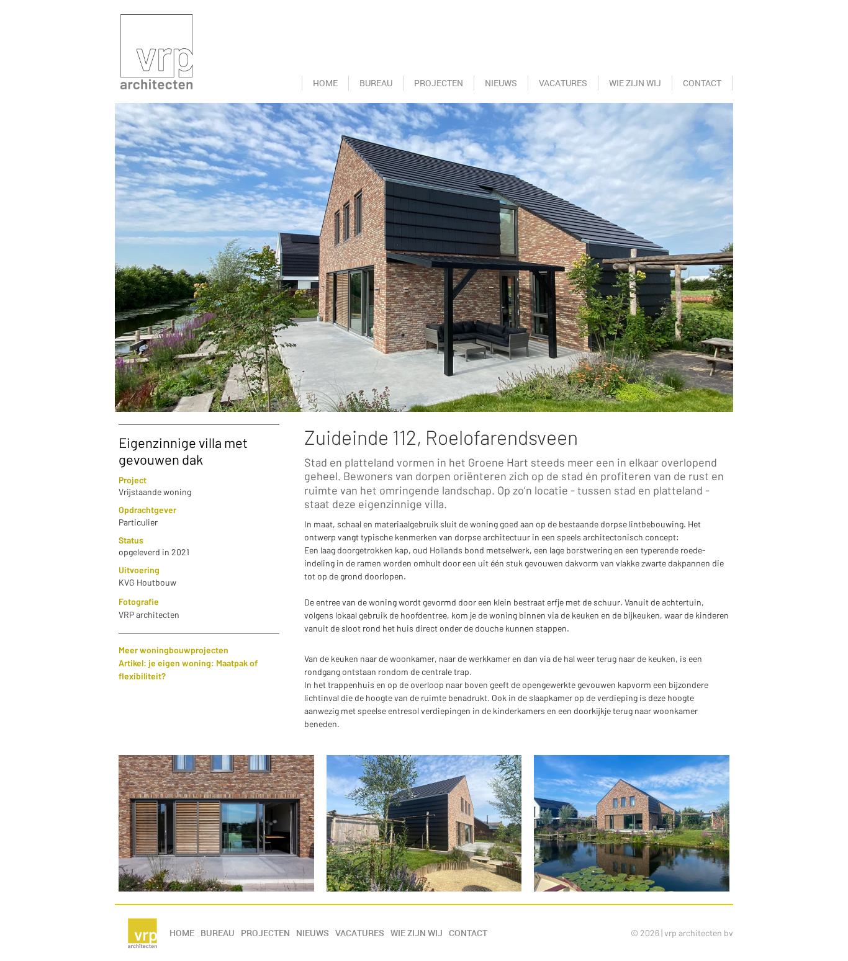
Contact (702, 83)
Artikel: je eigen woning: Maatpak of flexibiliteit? (188, 669)
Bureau (375, 83)
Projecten (438, 83)
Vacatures (563, 83)
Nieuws (501, 83)
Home (325, 83)
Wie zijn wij (635, 83)
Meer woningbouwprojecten (173, 650)
